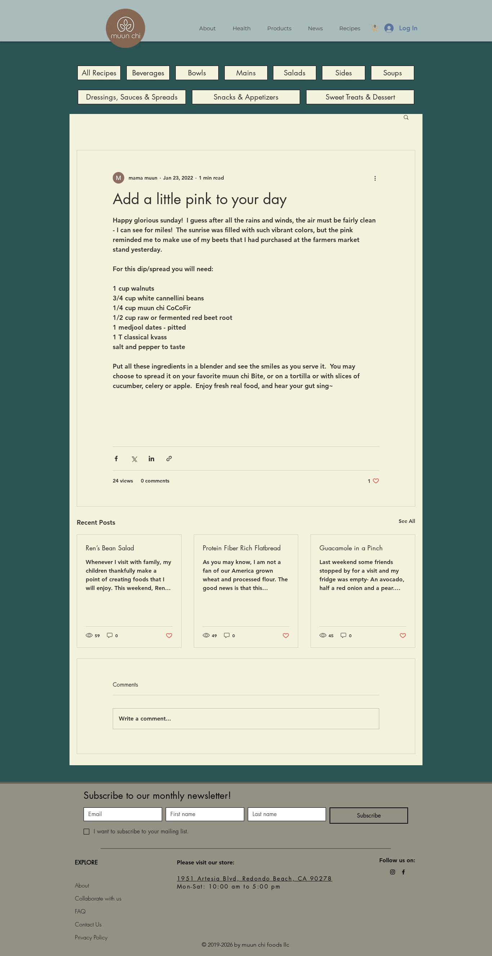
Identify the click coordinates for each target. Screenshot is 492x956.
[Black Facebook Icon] (403, 872)
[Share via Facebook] (116, 458)
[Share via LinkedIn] (151, 458)
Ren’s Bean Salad (110, 547)
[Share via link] (169, 458)
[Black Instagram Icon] (392, 872)
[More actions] (375, 177)
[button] (375, 28)
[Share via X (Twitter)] (133, 458)
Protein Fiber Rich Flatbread (242, 547)
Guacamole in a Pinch (351, 547)
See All (407, 521)
